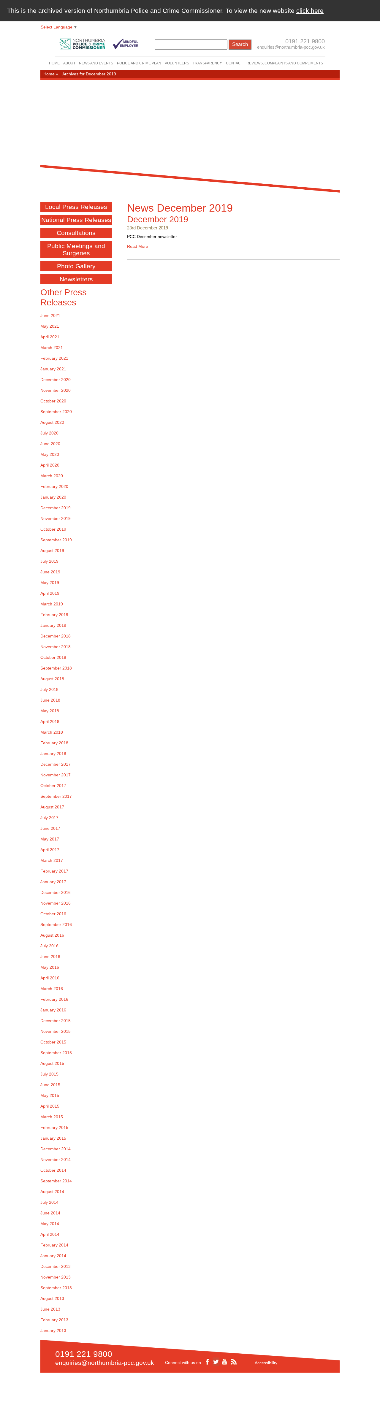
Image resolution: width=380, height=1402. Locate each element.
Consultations (76, 232)
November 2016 (55, 903)
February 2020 (54, 486)
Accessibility (266, 1362)
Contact (234, 63)
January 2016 (53, 1010)
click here (310, 10)
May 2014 (49, 1223)
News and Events (96, 63)
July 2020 (49, 433)
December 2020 (55, 379)
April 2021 (49, 336)
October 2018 (53, 657)
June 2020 (50, 443)
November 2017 (55, 775)
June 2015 (50, 1084)
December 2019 (157, 219)
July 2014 (49, 1202)
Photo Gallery (76, 266)
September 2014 (56, 1181)
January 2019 (53, 625)
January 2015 (53, 1138)
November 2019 (55, 518)
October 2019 (53, 529)
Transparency (207, 63)
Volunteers (177, 63)
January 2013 (53, 1330)
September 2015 (56, 1052)
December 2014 (55, 1148)
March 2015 (51, 1116)
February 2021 (54, 358)
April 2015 (49, 1106)
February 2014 (54, 1245)
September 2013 (56, 1287)
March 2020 (51, 475)
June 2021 (50, 315)
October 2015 (53, 1042)
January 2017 (53, 881)
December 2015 (55, 1020)
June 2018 (50, 700)
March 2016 (51, 988)
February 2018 (54, 742)
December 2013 (55, 1266)
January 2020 (53, 497)
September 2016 (56, 924)
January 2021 (53, 369)
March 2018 (51, 732)
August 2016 (52, 935)
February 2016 (54, 999)
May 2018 (49, 710)
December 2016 (55, 892)
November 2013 (55, 1277)
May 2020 (49, 454)
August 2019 (52, 550)
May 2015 (49, 1095)
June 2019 (50, 572)
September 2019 (56, 539)
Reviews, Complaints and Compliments (284, 63)
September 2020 (56, 411)
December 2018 (55, 636)
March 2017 (51, 860)
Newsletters (76, 279)
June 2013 (50, 1309)
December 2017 (55, 764)
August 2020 (52, 422)
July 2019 (49, 561)
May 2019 (49, 582)
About (69, 63)
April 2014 (49, 1234)
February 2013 (54, 1319)
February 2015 (54, 1127)
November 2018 (55, 646)
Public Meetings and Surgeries (76, 249)
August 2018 (52, 678)
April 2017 (49, 849)
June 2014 (50, 1213)
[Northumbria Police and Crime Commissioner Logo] (98, 42)
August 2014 (52, 1191)
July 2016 (49, 945)
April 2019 (49, 593)
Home (54, 63)
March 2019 (51, 604)
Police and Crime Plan (139, 63)
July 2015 (49, 1074)
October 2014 (53, 1170)
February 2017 (54, 871)
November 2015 (55, 1031)
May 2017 (49, 839)
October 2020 (53, 401)
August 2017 (52, 807)
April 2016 (49, 978)
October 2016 (53, 913)
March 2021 (51, 347)
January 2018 (53, 753)
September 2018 (56, 668)
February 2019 (54, 614)
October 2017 (53, 785)
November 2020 (55, 390)
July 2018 (49, 689)
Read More (137, 246)
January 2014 (53, 1255)
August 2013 (52, 1298)
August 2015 (52, 1063)
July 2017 (49, 817)
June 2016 (50, 956)
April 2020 (49, 465)
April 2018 (49, 721)
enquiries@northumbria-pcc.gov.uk (291, 47)
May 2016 (49, 967)
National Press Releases (76, 219)
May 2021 (49, 326)
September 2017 (56, 796)
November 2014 (55, 1159)
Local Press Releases (76, 206)
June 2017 (50, 828)
